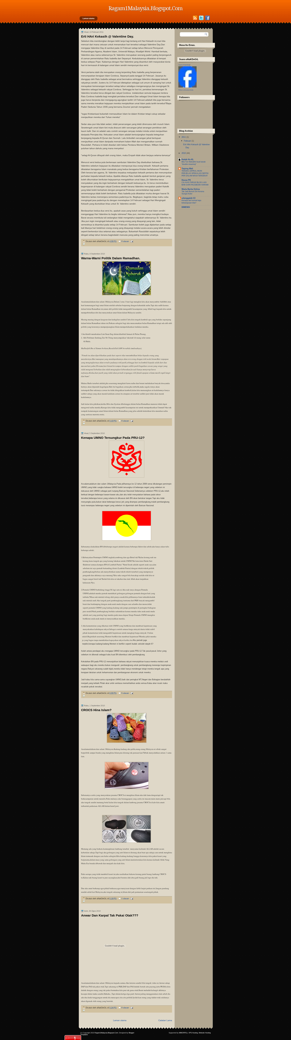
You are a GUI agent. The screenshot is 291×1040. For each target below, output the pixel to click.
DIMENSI (186, 207)
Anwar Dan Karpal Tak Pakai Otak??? (109, 915)
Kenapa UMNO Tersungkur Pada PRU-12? (113, 438)
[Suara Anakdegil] (187, 87)
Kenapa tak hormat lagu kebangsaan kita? (191, 201)
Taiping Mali (187, 168)
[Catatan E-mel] (131, 241)
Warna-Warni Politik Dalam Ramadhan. (110, 258)
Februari (188, 141)
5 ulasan (125, 693)
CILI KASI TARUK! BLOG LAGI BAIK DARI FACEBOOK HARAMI (195, 183)
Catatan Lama (165, 1020)
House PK (186, 180)
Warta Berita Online (191, 189)
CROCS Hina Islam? (96, 710)
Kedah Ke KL (188, 159)
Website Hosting (205, 1033)
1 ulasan (125, 898)
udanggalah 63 (188, 198)
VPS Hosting (193, 1033)
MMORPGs (183, 1033)
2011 (184, 137)
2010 (184, 153)
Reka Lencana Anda (185, 90)
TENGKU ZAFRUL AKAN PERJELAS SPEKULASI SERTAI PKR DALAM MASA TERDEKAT (195, 173)
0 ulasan (125, 241)
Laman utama (88, 18)
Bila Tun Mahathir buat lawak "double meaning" (194, 163)
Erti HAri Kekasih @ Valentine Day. (107, 36)
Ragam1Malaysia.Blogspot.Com (106, 1033)
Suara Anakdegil (184, 65)
